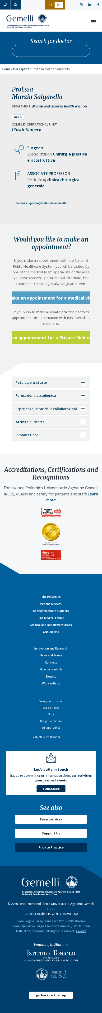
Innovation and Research (51, 648)
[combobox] (51, 51)
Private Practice (51, 847)
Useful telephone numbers (51, 611)
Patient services (51, 604)
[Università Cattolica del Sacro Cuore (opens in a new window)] (51, 972)
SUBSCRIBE (51, 788)
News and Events (51, 655)
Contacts (51, 662)
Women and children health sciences (59, 106)
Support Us (51, 833)
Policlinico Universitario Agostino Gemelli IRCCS (27, 21)
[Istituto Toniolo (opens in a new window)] (51, 957)
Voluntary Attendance (46, 736)
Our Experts (21, 69)
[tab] (51, 382)
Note (51, 714)
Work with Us (51, 683)
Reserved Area (51, 819)
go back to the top (51, 995)
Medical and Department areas (51, 625)
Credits (81, 931)
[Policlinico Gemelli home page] (51, 885)
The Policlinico (51, 597)
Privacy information (51, 701)
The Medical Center (51, 618)
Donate (51, 676)
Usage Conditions (51, 721)
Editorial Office (51, 727)
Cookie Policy (51, 707)
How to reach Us (51, 669)
